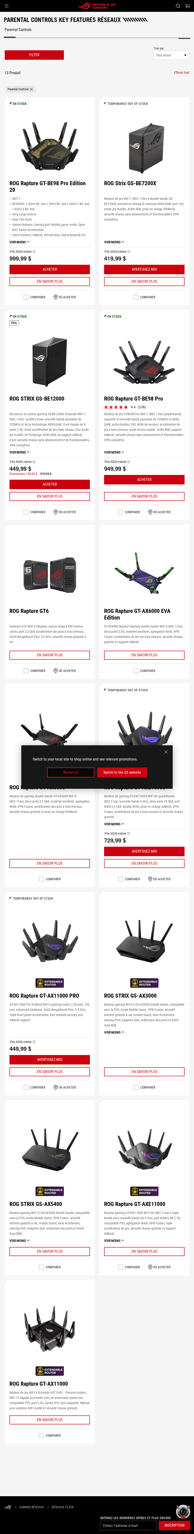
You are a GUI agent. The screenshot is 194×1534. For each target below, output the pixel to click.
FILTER (34, 55)
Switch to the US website (122, 772)
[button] (6, 6)
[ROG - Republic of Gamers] (97, 5)
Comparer (37, 297)
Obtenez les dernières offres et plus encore (135, 1518)
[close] (166, 752)
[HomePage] (7, 1507)
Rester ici (70, 772)
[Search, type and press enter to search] (178, 6)
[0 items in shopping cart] (187, 6)
